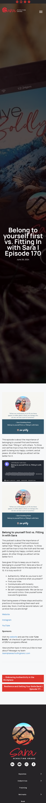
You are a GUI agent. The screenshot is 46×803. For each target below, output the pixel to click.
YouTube (6, 625)
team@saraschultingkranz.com (16, 653)
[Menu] (40, 12)
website (13, 636)
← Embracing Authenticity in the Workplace (18, 678)
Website (6, 614)
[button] (17, 2)
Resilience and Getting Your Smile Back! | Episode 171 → (23, 687)
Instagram (6, 620)
